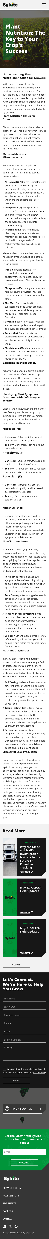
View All (16, 965)
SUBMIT (16, 1081)
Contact (8, 1218)
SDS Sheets (9, 1203)
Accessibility (11, 1195)
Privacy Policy (12, 1188)
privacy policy (39, 1072)
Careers (8, 1211)
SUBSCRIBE (24, 1163)
